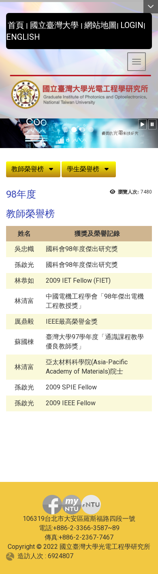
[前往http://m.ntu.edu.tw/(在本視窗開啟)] (91, 504)
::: (3, 23)
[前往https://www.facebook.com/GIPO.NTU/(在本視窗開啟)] (52, 504)
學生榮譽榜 (83, 169)
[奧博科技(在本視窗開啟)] (11, 556)
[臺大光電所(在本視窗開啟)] (79, 92)
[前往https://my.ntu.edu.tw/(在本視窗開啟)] (71, 504)
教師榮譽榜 (27, 169)
